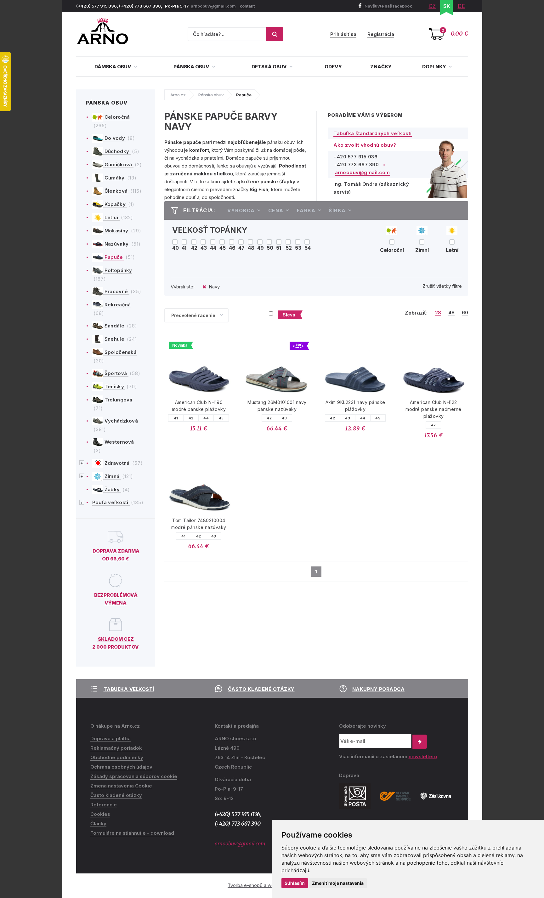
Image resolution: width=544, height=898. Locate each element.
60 (465, 312)
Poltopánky (117, 270)
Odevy (333, 67)
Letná (111, 217)
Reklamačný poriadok (116, 748)
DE (461, 6)
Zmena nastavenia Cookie (121, 786)
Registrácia (380, 34)
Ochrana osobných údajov (121, 767)
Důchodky (117, 151)
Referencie (103, 805)
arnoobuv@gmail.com (213, 6)
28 (438, 312)
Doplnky (434, 67)
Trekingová (118, 400)
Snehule (114, 339)
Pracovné (116, 291)
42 (191, 418)
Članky (98, 824)
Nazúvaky (116, 244)
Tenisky (114, 386)
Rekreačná (117, 305)
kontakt (247, 6)
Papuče (113, 257)
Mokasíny (116, 231)
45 (221, 418)
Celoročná (116, 117)
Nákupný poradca (378, 689)
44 (206, 418)
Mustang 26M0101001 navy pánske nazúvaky (277, 406)
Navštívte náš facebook (388, 6)
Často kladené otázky (261, 689)
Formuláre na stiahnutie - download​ (132, 833)
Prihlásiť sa (343, 34)
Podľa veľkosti (111, 502)
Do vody (115, 138)
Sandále (114, 326)
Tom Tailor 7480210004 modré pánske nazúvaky (198, 524)
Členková (116, 191)
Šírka (337, 210)
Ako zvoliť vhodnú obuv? (364, 145)
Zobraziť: (416, 313)
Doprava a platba (110, 739)
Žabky (112, 489)
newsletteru (423, 756)
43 (284, 418)
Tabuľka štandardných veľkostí (372, 133)
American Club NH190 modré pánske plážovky (199, 406)
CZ (432, 6)
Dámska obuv (113, 67)
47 (433, 425)
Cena (276, 210)
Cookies (100, 814)
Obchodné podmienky (116, 757)
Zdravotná (117, 463)
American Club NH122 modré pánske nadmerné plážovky (433, 409)
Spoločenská (120, 352)
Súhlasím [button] (295, 883)
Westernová (118, 442)
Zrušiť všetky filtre (442, 286)
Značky (381, 67)
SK (446, 6)
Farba (306, 210)
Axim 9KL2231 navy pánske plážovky (355, 406)
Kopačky (115, 204)
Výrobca (241, 210)
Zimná (112, 476)
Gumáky (114, 178)
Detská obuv (270, 67)
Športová (115, 373)
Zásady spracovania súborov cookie (133, 776)
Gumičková (118, 165)
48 (451, 312)
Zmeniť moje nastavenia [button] (338, 883)
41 (176, 418)
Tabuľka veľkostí (129, 689)
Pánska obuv (191, 67)
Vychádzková (120, 421)
